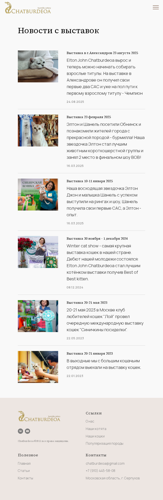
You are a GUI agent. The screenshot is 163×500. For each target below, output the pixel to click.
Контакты (25, 478)
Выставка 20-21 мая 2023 (87, 302)
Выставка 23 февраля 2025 (89, 117)
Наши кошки (95, 436)
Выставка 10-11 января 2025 (90, 181)
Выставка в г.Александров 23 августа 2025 (102, 52)
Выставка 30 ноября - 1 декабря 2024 (97, 238)
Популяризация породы (104, 443)
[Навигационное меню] (156, 7)
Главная (24, 463)
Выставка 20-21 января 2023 (90, 353)
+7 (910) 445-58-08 (100, 470)
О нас (90, 421)
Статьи (24, 470)
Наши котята (96, 428)
